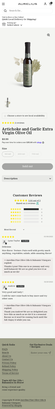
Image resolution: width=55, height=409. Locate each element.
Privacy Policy (9, 363)
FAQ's (5, 349)
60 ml (8, 154)
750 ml (35, 154)
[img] (8, 237)
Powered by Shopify (12, 405)
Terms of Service (10, 373)
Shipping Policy (10, 370)
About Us (6, 356)
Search (5, 353)
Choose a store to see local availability (26, 116)
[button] (50, 4)
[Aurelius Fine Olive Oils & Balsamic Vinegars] (27, 4)
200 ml (21, 154)
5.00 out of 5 (34, 201)
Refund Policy (9, 366)
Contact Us (7, 359)
